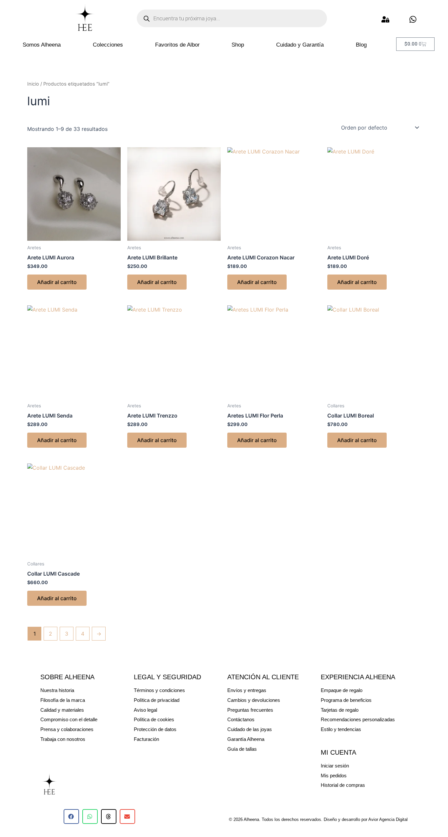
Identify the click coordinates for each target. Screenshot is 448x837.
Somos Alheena (42, 45)
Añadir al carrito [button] (57, 282)
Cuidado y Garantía (300, 45)
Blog (361, 45)
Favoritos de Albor (177, 45)
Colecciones (108, 45)
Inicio (33, 84)
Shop (238, 45)
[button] (71, 816)
